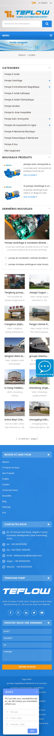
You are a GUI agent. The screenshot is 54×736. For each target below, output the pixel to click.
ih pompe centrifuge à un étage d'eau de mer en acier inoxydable (38, 186)
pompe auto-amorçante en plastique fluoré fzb (38, 164)
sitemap (6, 507)
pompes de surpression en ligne (20, 125)
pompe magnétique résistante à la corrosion (27, 683)
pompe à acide (12, 74)
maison (22, 55)
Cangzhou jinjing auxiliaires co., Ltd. (14, 324)
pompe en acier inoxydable (17, 112)
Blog (4, 501)
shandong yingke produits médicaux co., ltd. (39, 388)
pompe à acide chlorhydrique (19, 99)
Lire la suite (30, 175)
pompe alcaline (12, 106)
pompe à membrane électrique (19, 131)
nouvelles (6, 496)
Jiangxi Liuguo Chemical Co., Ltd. (39, 292)
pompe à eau (11, 144)
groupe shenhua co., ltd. (39, 356)
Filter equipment (12, 150)
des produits (8, 473)
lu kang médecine (14, 388)
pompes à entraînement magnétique (27, 687)
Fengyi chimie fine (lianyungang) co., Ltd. (39, 324)
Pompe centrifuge (13, 80)
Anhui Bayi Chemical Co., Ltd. (14, 419)
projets (5, 479)
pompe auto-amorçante (16, 119)
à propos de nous (11, 467)
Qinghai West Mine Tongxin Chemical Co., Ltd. (14, 356)
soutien (5, 484)
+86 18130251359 (19, 544)
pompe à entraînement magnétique (21, 87)
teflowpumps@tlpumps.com (28, 555)
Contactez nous (10, 490)
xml (4, 512)
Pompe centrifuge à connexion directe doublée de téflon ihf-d (27, 243)
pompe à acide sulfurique (17, 93)
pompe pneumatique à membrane (21, 138)
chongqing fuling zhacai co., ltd (39, 419)
